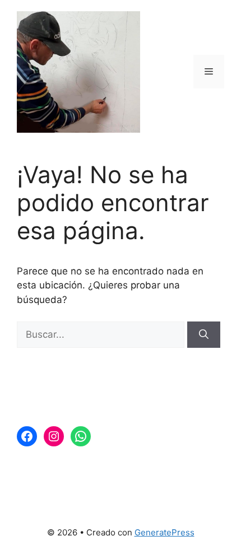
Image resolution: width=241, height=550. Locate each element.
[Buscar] (203, 334)
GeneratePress (164, 532)
